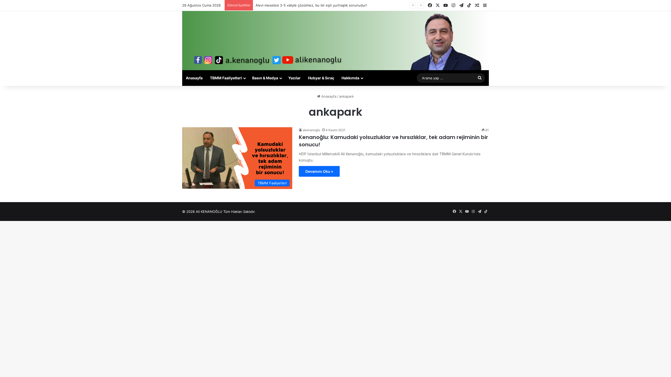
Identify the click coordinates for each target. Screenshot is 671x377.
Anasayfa (194, 78)
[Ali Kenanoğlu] (335, 40)
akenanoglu (311, 130)
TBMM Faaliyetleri (226, 78)
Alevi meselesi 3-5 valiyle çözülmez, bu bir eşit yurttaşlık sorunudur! (311, 5)
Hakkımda (350, 78)
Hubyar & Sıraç (321, 78)
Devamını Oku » (319, 171)
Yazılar (294, 78)
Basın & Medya (265, 78)
